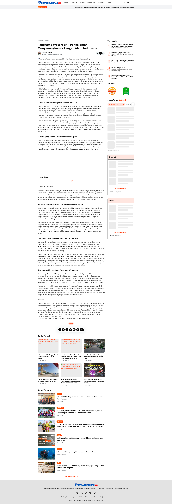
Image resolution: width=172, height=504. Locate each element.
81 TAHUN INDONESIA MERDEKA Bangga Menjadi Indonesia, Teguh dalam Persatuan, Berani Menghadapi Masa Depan (81, 425)
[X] (66, 329)
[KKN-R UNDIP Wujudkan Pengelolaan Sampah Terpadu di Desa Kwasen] (46, 398)
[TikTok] (86, 493)
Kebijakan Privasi (84, 497)
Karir (109, 497)
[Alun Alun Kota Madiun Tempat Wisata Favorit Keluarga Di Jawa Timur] (94, 346)
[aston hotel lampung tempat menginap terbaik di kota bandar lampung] (94, 370)
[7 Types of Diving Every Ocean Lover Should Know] (46, 454)
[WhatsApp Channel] (94, 493)
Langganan (74, 497)
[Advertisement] (86, 24)
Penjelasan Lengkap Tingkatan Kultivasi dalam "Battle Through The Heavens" (122, 77)
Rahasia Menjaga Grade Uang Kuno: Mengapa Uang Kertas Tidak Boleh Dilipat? (80, 467)
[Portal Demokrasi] (49, 2)
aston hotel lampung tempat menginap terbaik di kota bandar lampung (94, 381)
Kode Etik (93, 497)
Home (66, 3)
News (59, 462)
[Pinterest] (74, 329)
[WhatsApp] (77, 329)
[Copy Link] (59, 329)
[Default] (100, 53)
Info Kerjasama (102, 497)
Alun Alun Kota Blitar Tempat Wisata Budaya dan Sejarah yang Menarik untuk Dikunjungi (71, 356)
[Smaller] (97, 53)
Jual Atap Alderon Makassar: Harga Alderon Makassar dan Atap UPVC (80, 439)
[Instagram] (77, 493)
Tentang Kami (65, 497)
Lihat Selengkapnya (70, 476)
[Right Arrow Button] (133, 104)
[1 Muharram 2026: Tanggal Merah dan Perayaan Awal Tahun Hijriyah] (48, 346)
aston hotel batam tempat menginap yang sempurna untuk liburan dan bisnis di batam (71, 381)
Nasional (74, 3)
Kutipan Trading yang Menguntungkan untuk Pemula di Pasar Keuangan (121, 69)
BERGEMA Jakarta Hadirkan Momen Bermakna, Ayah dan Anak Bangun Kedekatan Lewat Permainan (79, 412)
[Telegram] (70, 329)
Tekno (109, 3)
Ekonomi (101, 3)
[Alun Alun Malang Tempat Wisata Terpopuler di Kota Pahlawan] (48, 370)
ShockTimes (77, 500)
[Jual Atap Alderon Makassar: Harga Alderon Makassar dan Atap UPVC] (46, 440)
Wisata (71, 323)
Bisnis (59, 435)
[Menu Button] (132, 2)
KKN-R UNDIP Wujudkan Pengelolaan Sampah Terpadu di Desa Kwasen (87, 7)
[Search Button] (128, 2)
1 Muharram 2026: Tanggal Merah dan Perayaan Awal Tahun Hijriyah (48, 356)
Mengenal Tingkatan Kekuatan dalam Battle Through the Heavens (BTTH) (122, 54)
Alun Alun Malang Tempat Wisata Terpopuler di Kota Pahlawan (48, 380)
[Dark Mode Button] (124, 2)
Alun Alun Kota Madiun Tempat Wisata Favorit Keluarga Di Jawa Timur (93, 356)
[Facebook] (63, 329)
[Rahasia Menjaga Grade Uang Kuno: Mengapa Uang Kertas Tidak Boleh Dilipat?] (46, 467)
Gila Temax (87, 500)
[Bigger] (103, 53)
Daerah (82, 3)
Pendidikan (91, 3)
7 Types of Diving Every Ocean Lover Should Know (76, 452)
